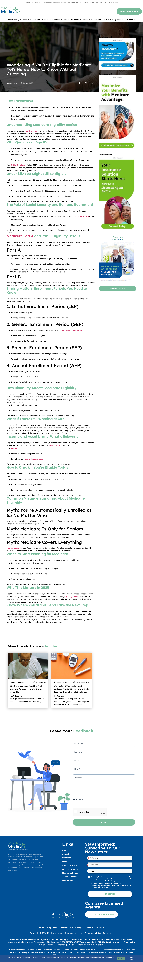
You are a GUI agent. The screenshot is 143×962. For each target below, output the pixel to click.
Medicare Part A (20, 236)
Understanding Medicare (17, 19)
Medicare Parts (35, 19)
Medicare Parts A (81, 216)
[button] (129, 11)
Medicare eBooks (70, 873)
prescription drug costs (33, 459)
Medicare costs (55, 445)
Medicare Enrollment (71, 19)
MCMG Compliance (48, 927)
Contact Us (67, 858)
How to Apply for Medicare (116, 19)
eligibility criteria (71, 596)
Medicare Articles (70, 869)
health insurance (32, 131)
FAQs (64, 861)
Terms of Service (69, 877)
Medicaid (15, 448)
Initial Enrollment (18, 165)
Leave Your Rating (80, 799)
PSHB (131, 19)
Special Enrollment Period (71, 330)
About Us (66, 854)
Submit (104, 822)
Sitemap (100, 927)
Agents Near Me (69, 865)
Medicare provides (14, 548)
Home (65, 850)
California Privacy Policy (70, 927)
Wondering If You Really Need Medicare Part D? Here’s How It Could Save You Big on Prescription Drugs (71, 689)
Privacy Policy (68, 880)
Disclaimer (88, 927)
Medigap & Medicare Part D (92, 19)
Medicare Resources (52, 19)
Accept (120, 958)
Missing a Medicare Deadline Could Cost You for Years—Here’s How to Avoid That (26, 689)
